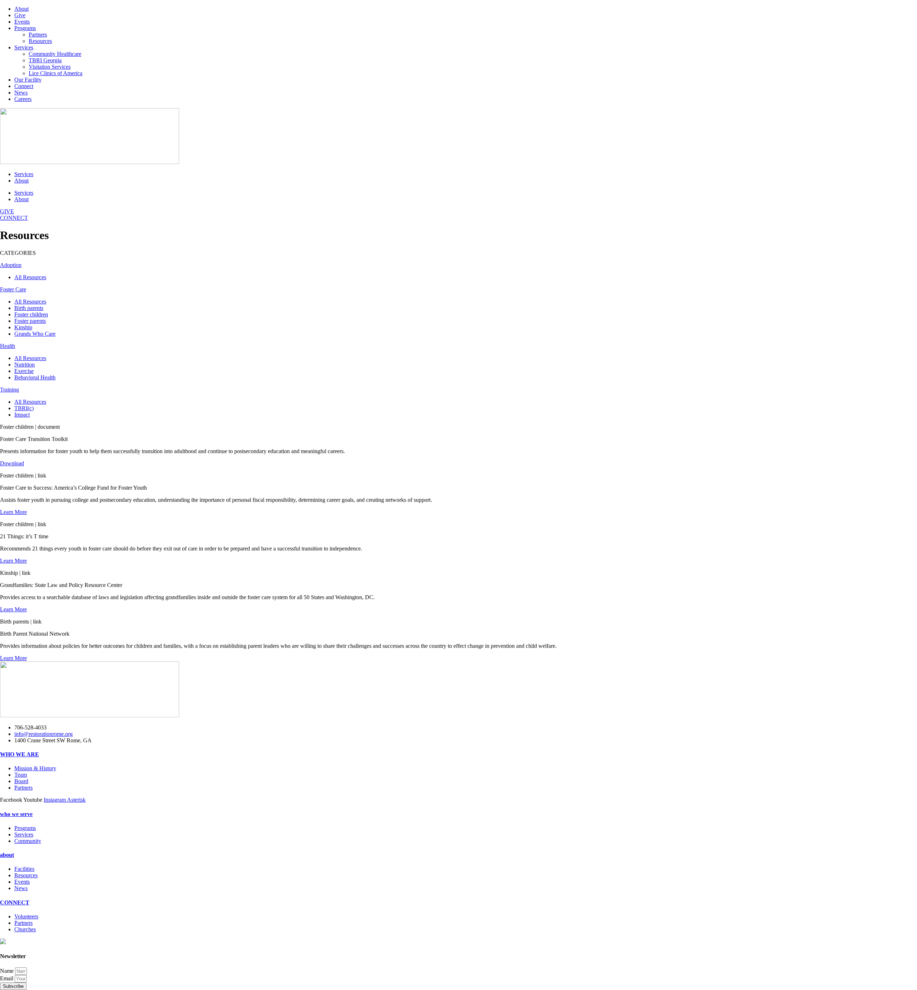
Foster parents (30, 321)
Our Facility (28, 80)
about (7, 855)
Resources (40, 41)
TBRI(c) (24, 408)
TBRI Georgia (45, 60)
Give (19, 15)
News (21, 92)
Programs (25, 28)
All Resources (30, 277)
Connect (23, 86)
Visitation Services (50, 67)
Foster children (31, 314)
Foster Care (13, 289)
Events (22, 22)
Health (7, 346)
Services (23, 47)
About (21, 9)
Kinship (23, 327)
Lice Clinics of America (55, 73)
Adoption (10, 265)
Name (7, 971)
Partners (38, 34)
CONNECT (14, 902)
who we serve (16, 814)
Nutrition (24, 364)
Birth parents (28, 308)
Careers (23, 99)
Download (12, 463)
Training (9, 390)
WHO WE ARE (19, 754)
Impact (22, 415)
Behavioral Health (35, 377)
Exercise (24, 371)
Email (7, 978)
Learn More (13, 512)
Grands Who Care (35, 334)
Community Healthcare (55, 54)
